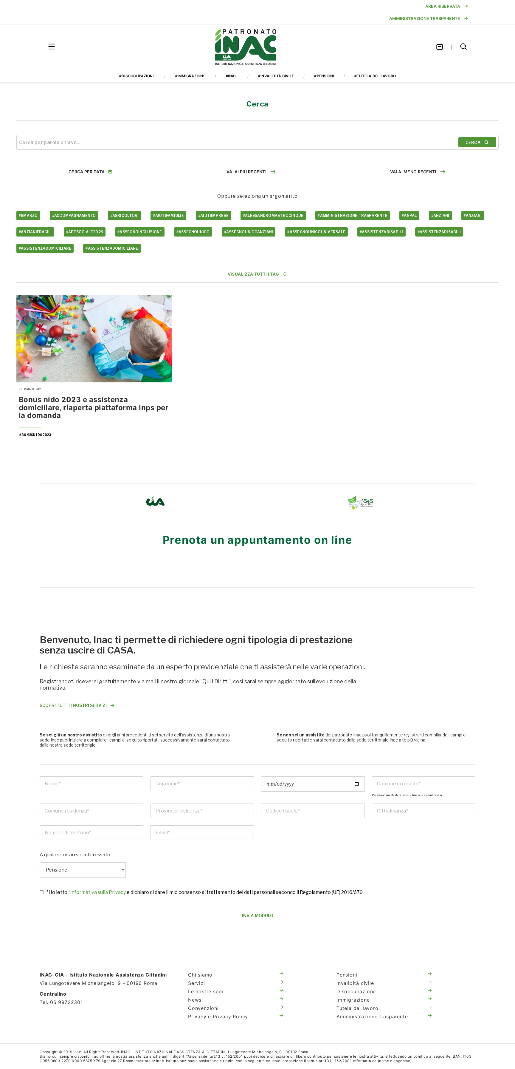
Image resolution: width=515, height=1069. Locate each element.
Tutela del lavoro (357, 1008)
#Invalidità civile (276, 76)
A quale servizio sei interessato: (75, 855)
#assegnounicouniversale (316, 232)
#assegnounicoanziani (248, 232)
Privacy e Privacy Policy (218, 1016)
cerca (473, 142)
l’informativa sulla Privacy (97, 892)
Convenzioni (203, 1008)
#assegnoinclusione (139, 232)
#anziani (440, 215)
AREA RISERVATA (442, 6)
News (194, 1000)
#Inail (232, 76)
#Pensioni (324, 76)
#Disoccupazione (137, 76)
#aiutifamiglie (168, 215)
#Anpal (409, 215)
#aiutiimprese (213, 215)
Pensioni (346, 975)
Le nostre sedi (205, 991)
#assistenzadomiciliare (45, 248)
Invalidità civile (355, 983)
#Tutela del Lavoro (375, 76)
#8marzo (28, 215)
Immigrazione (353, 1000)
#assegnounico (193, 232)
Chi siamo (200, 975)
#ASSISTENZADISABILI (439, 232)
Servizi (196, 983)
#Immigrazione (190, 76)
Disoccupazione (356, 991)
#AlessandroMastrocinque (273, 215)
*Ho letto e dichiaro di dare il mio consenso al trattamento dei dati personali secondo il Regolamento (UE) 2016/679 (204, 892)
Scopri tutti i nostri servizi (73, 705)
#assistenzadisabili (381, 232)
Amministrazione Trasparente (424, 18)
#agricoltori (124, 215)
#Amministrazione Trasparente (352, 215)
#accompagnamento (74, 215)
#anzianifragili (35, 232)
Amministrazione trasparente (372, 1016)
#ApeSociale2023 (84, 232)
